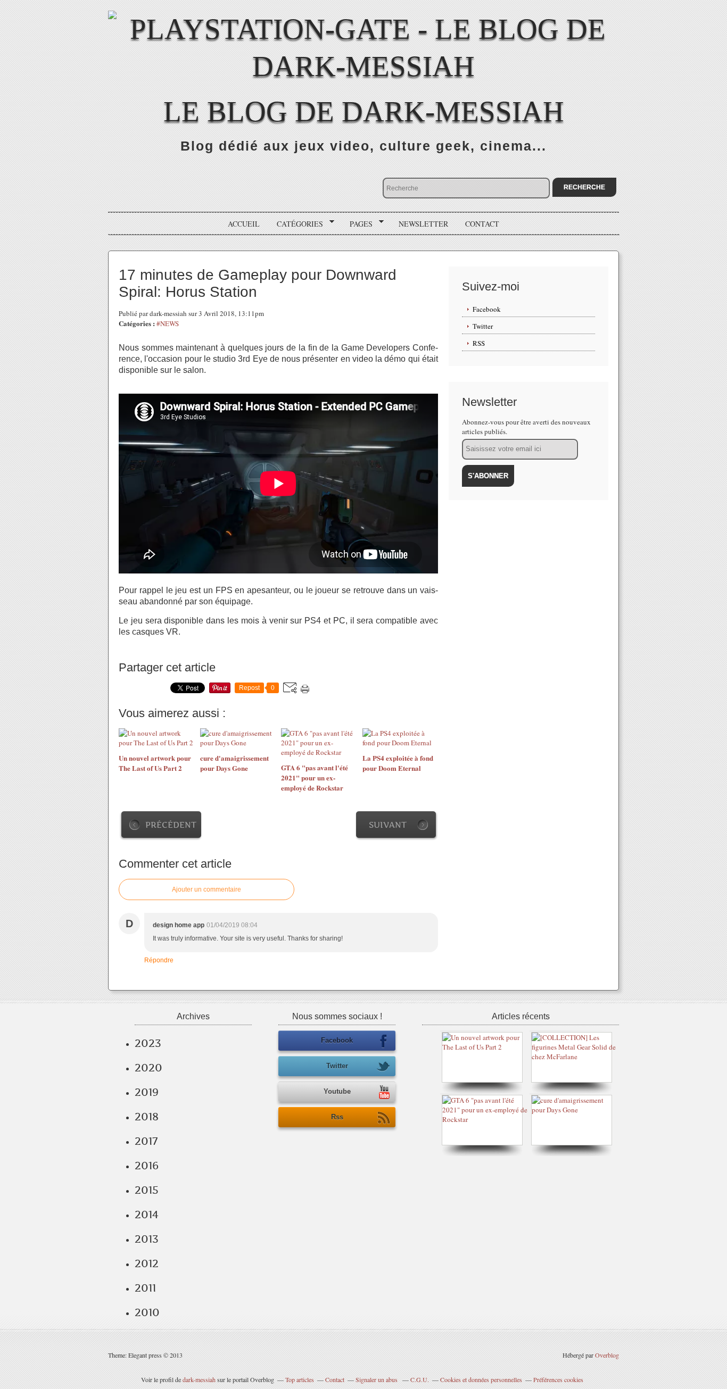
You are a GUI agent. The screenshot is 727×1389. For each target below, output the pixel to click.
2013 (147, 1239)
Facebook (487, 309)
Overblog (607, 1355)
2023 (148, 1043)
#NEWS (167, 323)
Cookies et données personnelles (481, 1379)
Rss (337, 1117)
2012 (147, 1263)
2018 (147, 1116)
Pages (357, 224)
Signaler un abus (377, 1379)
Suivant (388, 825)
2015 (147, 1190)
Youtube (337, 1091)
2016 (147, 1165)
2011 (145, 1288)
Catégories (296, 224)
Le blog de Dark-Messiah (363, 111)
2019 (147, 1092)
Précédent (170, 825)
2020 (148, 1067)
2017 (146, 1141)
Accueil (244, 224)
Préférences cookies (558, 1379)
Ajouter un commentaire (206, 889)
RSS (479, 343)
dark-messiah (199, 1379)
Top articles (299, 1379)
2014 (147, 1214)
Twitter (483, 326)
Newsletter (423, 224)
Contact (482, 224)
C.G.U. (419, 1379)
